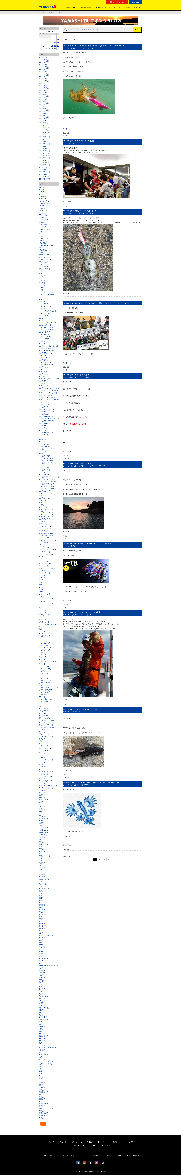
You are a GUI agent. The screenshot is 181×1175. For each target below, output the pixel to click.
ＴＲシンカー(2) (44, 238)
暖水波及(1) (43, 1017)
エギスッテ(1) (43, 315)
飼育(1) (41, 907)
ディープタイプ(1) (45, 655)
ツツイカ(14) (43, 645)
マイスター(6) (43, 750)
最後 (109, 859)
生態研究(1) (43, 977)
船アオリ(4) (43, 994)
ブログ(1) (42, 739)
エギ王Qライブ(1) (45, 491)
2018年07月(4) (44, 69)
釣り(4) (41, 1033)
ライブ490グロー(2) (45, 781)
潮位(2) (41, 1024)
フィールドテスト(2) (46, 725)
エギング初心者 (83, 213)
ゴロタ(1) (42, 570)
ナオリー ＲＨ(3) (45, 680)
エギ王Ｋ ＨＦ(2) (45, 444)
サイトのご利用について (67, 1155)
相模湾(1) (42, 998)
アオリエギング (88, 48)
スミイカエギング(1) (46, 603)
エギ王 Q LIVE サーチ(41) (47, 397)
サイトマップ (83, 1155)
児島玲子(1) (43, 909)
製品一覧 (63, 1142)
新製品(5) (42, 956)
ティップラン (87, 615)
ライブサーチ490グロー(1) (48, 786)
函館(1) (41, 1068)
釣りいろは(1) (43, 1036)
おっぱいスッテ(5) (45, 528)
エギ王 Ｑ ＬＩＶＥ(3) (46, 383)
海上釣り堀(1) (43, 830)
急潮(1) (41, 846)
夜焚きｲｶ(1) (43, 1101)
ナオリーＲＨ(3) (44, 692)
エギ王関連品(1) (44, 519)
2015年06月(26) (44, 155)
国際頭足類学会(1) (45, 879)
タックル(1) (43, 641)
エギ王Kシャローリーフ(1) (48, 449)
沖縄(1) (41, 811)
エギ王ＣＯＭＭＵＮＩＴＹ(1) (49, 418)
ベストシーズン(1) (45, 746)
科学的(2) (42, 821)
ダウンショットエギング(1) (48, 624)
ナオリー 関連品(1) (45, 690)
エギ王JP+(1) (43, 428)
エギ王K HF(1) (44, 446)
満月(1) (41, 1090)
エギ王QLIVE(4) (44, 470)
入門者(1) (42, 1059)
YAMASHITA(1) (44, 248)
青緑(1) (41, 980)
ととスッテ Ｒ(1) (44, 666)
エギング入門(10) (45, 337)
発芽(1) (41, 1071)
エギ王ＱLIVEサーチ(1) (46, 484)
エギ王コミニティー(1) (46, 514)
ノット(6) (42, 704)
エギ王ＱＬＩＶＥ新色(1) (47, 489)
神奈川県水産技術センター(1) (49, 966)
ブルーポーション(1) (46, 736)
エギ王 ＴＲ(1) (44, 404)
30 (55, 49)
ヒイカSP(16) (43, 715)
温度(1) (41, 814)
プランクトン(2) (44, 734)
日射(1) (41, 1052)
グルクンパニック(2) (46, 554)
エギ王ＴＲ (78, 615)
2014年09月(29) (44, 176)
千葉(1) (41, 984)
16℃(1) (42, 187)
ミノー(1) (42, 757)
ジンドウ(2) (43, 596)
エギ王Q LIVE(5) (44, 456)
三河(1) (41, 893)
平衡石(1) (42, 1082)
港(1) (41, 870)
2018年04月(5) (44, 76)
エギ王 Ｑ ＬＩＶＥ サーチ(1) (49, 388)
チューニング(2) (44, 643)
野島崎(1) (42, 1106)
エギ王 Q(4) (43, 381)
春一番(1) (42, 926)
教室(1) (41, 849)
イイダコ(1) (43, 276)
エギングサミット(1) (46, 327)
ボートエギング (73, 466)
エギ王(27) (42, 341)
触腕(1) (41, 942)
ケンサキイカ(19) (45, 563)
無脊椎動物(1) (43, 1092)
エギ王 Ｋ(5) (43, 367)
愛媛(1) (41, 795)
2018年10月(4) (44, 62)
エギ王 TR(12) (44, 407)
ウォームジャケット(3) (46, 294)
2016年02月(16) (44, 137)
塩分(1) (41, 804)
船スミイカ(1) (43, 996)
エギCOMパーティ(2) (46, 306)
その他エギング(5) (45, 615)
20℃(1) (42, 192)
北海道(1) (42, 1087)
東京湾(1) (42, 1045)
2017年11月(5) (44, 88)
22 (52, 46)
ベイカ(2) (42, 743)
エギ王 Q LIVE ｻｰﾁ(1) (46, 395)
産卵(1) (41, 898)
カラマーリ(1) (43, 542)
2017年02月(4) (44, 109)
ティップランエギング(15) (48, 662)
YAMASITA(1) (43, 250)
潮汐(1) (41, 1029)
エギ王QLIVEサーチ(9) (46, 486)
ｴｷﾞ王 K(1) (42, 376)
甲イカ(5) (42, 872)
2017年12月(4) (44, 85)
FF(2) (41, 213)
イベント (76, 1146)
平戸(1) (41, 1080)
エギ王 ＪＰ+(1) (44, 358)
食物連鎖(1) (43, 944)
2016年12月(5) (44, 113)
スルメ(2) (42, 605)
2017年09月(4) (44, 92)
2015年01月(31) (44, 167)
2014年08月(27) (44, 179)
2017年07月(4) (44, 97)
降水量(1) (42, 877)
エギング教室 (72, 213)
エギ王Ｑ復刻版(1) (45, 498)
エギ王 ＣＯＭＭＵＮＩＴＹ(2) (49, 346)
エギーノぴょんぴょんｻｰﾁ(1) (48, 313)
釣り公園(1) (43, 1038)
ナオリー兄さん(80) (45, 699)
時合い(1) (42, 912)
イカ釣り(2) (43, 287)
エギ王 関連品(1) (44, 414)
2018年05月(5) (44, 74)
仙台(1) (41, 982)
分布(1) (41, 1078)
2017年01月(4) (44, 111)
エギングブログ (130, 1142)
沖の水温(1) (43, 807)
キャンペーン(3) (44, 552)
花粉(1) (41, 823)
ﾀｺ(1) (41, 629)
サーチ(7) (42, 575)
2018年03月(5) (44, 78)
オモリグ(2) (43, 531)
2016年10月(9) (44, 118)
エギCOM (71, 143)
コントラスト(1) (44, 573)
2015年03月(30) (44, 162)
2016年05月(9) (44, 130)
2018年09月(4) (44, 64)
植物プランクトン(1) (46, 935)
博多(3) (41, 1066)
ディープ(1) (43, 652)
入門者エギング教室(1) (46, 1064)
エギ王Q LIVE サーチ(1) (47, 460)
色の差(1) (42, 937)
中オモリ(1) (43, 1022)
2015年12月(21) (44, 141)
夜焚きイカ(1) (43, 1104)
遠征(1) (41, 802)
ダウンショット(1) (45, 622)
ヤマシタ (41, 13)
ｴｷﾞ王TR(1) (43, 507)
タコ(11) (42, 626)
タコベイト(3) (43, 638)
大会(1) (41, 1005)
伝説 (90, 377)
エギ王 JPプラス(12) (46, 365)
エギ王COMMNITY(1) (46, 416)
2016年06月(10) (44, 127)
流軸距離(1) (43, 1115)
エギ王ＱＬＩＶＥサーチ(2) (48, 482)
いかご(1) (42, 280)
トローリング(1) (44, 673)
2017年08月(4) (44, 95)
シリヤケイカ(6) (44, 594)
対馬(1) (41, 1001)
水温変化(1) (43, 970)
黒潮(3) (41, 881)
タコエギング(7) (44, 631)
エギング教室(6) (44, 332)
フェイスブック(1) (45, 729)
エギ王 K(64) (43, 374)
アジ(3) (41, 264)
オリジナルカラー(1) (46, 535)
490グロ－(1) (43, 196)
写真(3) (41, 916)
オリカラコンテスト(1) (46, 533)
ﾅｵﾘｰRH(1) (42, 697)
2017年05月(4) (44, 102)
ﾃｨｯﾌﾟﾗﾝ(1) (42, 659)
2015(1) (41, 189)
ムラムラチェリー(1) (46, 760)
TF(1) (41, 234)
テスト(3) (42, 664)
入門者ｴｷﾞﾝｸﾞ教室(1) (46, 1061)
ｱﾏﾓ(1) (41, 273)
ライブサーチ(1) (44, 783)
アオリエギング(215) (46, 259)
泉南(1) (41, 991)
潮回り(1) (42, 1026)
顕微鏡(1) (42, 863)
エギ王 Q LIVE (84, 785)
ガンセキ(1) (43, 545)
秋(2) (41, 921)
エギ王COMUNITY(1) (46, 423)
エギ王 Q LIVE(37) (45, 386)
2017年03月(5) (44, 106)
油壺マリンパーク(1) (46, 1108)
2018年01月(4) (44, 83)
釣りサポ (92, 1142)
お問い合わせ (96, 1155)
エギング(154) (44, 318)
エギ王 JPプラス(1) (46, 362)
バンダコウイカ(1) (45, 711)
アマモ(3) (42, 271)
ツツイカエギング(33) (46, 648)
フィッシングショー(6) (46, 727)
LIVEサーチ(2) (44, 224)
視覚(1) (41, 900)
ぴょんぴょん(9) (44, 718)
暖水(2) (41, 1015)
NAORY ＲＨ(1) (44, 229)
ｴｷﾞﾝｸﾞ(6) (42, 320)
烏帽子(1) (42, 797)
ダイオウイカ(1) (44, 617)
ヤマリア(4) (43, 767)
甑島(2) (41, 886)
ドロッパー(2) (43, 676)
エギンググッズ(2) (45, 325)
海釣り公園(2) (43, 832)
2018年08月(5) (44, 67)
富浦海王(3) (43, 1073)
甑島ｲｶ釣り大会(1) (45, 888)
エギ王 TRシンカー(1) (46, 409)
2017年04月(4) (44, 104)
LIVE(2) (41, 222)
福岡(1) (41, 1075)
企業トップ (109, 1155)
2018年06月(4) (44, 71)
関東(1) (41, 839)
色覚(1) (41, 940)
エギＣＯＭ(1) (43, 304)
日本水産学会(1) (44, 1054)
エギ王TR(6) (43, 503)
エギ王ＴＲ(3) (43, 500)
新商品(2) (42, 952)
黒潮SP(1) (42, 884)
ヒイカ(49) (42, 713)
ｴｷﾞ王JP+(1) (43, 430)
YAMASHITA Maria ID (133, 1155)
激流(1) (41, 858)
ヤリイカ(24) (43, 774)
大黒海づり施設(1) (45, 1008)
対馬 (87, 377)
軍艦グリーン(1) (44, 856)
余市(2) (41, 1111)
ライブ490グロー (101, 466)
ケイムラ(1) (43, 559)
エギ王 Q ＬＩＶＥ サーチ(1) (48, 393)
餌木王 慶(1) (43, 800)
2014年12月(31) (44, 169)
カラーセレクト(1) (45, 538)
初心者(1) (42, 928)
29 (52, 49)
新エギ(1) (42, 947)
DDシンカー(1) (44, 210)
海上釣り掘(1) (43, 828)
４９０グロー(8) (44, 203)
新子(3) (41, 949)
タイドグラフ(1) (44, 619)
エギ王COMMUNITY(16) (47, 421)
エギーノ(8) (43, 308)
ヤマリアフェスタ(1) (46, 771)
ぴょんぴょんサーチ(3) (46, 720)
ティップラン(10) (45, 657)
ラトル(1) (42, 790)
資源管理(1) (43, 905)
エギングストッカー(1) (46, 330)
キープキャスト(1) (45, 547)
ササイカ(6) (43, 582)
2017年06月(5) (44, 99)
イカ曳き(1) (43, 285)
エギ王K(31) (43, 437)
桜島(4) (41, 891)
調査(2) (41, 1031)
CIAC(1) (42, 206)
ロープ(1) (42, 793)
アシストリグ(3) (44, 266)
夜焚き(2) (42, 1099)
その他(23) (42, 612)
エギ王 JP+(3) (43, 360)
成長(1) (41, 975)
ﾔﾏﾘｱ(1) (41, 769)
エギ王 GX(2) (43, 355)
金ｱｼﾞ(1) (42, 851)
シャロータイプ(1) (45, 589)
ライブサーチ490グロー (87, 466)
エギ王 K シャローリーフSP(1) (49, 379)
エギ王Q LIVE (72, 377)
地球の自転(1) (43, 1019)
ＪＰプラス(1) (43, 220)
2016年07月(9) (44, 125)
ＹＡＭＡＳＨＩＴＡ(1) (46, 245)
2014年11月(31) (44, 172)
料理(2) (41, 1118)
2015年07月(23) (44, 153)
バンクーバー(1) (44, 708)
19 (43, 46)
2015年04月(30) (44, 160)
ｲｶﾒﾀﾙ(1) (42, 283)
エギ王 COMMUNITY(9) (47, 348)
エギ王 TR (71, 546)
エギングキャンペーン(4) (47, 322)
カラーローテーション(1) (47, 540)
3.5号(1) (42, 194)
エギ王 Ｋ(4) (43, 372)
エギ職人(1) (43, 521)
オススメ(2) (43, 524)
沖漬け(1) (42, 809)
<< (44, 31)
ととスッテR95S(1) (45, 669)
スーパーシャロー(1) (46, 598)
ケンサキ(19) (43, 561)
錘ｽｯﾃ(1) (42, 973)
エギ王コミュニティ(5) (46, 517)
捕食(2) (41, 1085)
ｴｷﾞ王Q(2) (42, 453)
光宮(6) (41, 865)
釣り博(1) (42, 1040)
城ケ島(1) (42, 933)
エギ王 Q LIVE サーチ (75, 48)
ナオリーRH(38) (44, 694)
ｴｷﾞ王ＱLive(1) (44, 475)
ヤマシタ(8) (43, 764)
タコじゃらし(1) (44, 636)
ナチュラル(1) (43, 701)
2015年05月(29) (44, 158)
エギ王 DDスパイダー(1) (47, 353)
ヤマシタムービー (77, 1142)
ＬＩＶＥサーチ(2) (45, 227)
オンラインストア (118, 2)
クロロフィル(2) (44, 556)
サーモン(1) (43, 580)
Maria (119, 1155)
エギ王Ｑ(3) (43, 451)
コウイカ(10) (43, 566)
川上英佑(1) (43, 989)
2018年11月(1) (44, 60)
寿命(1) (41, 919)
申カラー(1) (43, 961)
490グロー (81, 377)
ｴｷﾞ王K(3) (42, 439)
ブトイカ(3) (43, 732)
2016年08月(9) (44, 123)
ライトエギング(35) (45, 776)
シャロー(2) (43, 587)
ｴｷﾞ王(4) (42, 344)
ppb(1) (41, 231)
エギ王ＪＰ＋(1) (44, 425)
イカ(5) (41, 278)
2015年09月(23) (44, 148)
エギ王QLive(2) (44, 472)
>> (54, 31)
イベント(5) (43, 290)
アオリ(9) (42, 252)
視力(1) (41, 902)
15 (52, 43)
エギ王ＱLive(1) (44, 468)
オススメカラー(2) (45, 526)
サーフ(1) (42, 577)
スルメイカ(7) (43, 610)
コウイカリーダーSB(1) (47, 568)
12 (43, 43)
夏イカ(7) (42, 816)
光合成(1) (42, 867)
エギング (78, 143)
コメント (66, 136)
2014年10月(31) (44, 174)
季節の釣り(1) (43, 844)
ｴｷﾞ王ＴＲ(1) (43, 505)
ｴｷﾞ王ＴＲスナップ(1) (46, 512)
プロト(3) (42, 741)
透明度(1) (42, 1050)
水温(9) (41, 968)
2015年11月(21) (44, 144)
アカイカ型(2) (43, 262)
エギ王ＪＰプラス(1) (46, 432)
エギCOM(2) (43, 301)
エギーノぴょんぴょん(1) (47, 311)
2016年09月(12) (44, 120)
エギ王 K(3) (43, 369)
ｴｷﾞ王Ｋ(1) (42, 442)
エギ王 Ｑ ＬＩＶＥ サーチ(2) (48, 390)
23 (55, 46)
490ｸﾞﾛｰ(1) (43, 199)
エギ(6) (41, 297)
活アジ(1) (42, 837)
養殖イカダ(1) (43, 1113)
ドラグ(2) (42, 671)
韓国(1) (41, 842)
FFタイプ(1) (43, 215)
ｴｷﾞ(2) (41, 299)
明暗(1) (41, 1094)
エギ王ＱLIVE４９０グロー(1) (49, 477)
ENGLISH (135, 2)
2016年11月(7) (44, 116)
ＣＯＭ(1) (42, 208)
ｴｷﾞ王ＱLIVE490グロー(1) (47, 479)
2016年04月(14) (44, 132)
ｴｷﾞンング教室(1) (45, 339)
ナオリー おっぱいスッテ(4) (48, 687)
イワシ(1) (42, 292)
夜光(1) (41, 1097)
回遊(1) (41, 825)
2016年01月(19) (44, 139)
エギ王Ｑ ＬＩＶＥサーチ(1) (49, 463)
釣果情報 (116, 1142)
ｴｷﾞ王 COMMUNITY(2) (46, 351)
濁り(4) (41, 1010)
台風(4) (41, 1003)
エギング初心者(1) (45, 334)
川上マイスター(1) (45, 987)
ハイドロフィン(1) (45, 706)
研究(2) (41, 860)
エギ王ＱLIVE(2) (44, 465)
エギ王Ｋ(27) (43, 435)
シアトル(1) (43, 584)
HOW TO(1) (43, 217)
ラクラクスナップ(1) (46, 788)
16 (55, 43)
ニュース (51, 1142)
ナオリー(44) (43, 678)
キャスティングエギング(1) (48, 549)
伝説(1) (41, 1043)
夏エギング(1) (43, 818)
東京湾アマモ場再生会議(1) (48, 1047)
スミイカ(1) (43, 601)
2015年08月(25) (44, 151)
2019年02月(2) (44, 57)
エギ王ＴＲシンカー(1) (46, 510)
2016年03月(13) (44, 134)
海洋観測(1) (43, 835)
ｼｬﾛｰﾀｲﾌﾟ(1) (43, 591)
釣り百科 (107, 1146)
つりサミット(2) (44, 650)
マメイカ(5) (43, 753)
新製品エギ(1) (43, 959)
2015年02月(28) (44, 165)
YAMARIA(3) (43, 243)
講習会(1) (42, 874)
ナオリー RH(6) (44, 685)
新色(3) (41, 954)
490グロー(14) (44, 201)
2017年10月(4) (44, 90)
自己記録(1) (43, 914)
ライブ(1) (42, 779)
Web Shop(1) (43, 241)
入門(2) (41, 1057)
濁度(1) (41, 1012)
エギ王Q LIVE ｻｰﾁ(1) (46, 458)
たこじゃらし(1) (44, 633)
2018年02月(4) (44, 81)
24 (58, 46)
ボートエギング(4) (45, 748)
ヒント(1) (42, 722)
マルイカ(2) (43, 755)
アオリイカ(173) (44, 255)
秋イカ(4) (42, 923)
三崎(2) (41, 895)
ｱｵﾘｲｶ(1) (42, 257)
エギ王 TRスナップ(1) (46, 411)
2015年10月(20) (44, 146)
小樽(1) (41, 930)
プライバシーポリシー (48, 1155)
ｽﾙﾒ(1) (41, 608)
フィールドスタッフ (91, 1146)
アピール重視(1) (44, 269)
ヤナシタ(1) (43, 762)
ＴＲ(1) (41, 236)
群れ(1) (41, 853)
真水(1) (41, 963)
